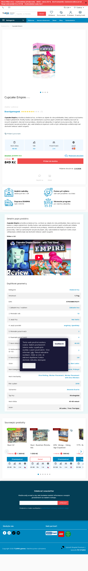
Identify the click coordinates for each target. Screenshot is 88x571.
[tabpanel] (44, 60)
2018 (77, 383)
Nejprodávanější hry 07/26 (12, 4)
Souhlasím (59, 344)
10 (78, 313)
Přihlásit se (63, 503)
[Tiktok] (13, 533)
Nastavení (29, 366)
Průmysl (76, 369)
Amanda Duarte (73, 389)
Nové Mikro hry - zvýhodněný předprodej (18, 2)
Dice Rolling (43, 375)
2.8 (78, 357)
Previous (7, 451)
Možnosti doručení (76, 156)
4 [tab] (47, 92)
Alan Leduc (75, 363)
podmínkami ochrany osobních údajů (55, 508)
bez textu (75, 319)
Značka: (11, 107)
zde (32, 352)
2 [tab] (42, 92)
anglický (67, 325)
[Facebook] (4, 533)
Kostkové (68, 369)
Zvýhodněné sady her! (34, 4)
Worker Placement (56, 375)
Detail (40, 459)
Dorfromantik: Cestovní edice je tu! (67, 2)
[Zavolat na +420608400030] (5, 7)
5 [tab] (47, 474)
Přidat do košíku (50, 161)
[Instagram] (9, 533)
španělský (75, 325)
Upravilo (78, 550)
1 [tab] (40, 92)
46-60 (76, 343)
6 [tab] (49, 474)
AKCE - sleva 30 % (43, 2)
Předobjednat (17, 459)
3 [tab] (45, 92)
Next (81, 451)
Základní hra (74, 308)
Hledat (41, 14)
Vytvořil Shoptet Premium (75, 547)
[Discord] (18, 533)
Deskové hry (74, 290)
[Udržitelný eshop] (68, 534)
